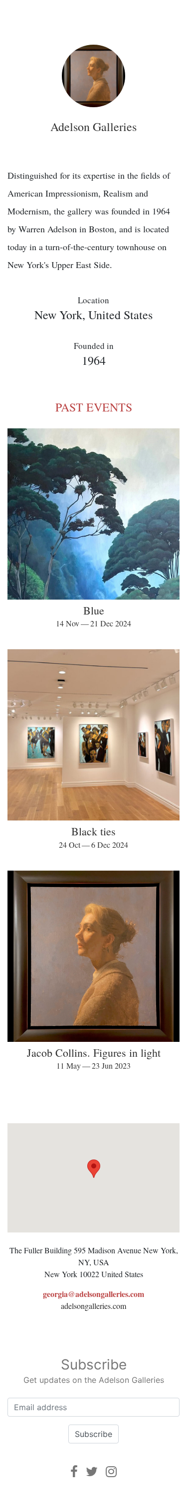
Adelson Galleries (93, 127)
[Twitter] (92, 1471)
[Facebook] (74, 1471)
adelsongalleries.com (93, 1305)
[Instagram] (111, 1471)
